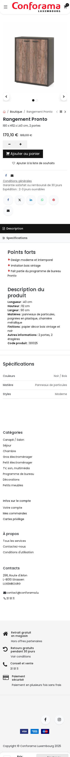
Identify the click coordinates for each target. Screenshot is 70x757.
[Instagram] (60, 719)
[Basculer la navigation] (5, 7)
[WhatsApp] (42, 200)
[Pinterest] (53, 200)
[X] (19, 200)
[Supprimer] (9, 144)
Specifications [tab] (16, 238)
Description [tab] (14, 228)
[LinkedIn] (31, 200)
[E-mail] (8, 210)
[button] (6, 97)
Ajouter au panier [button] (25, 153)
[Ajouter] (20, 144)
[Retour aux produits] (61, 111)
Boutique (16, 112)
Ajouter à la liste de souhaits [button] (36, 163)
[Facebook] (8, 200)
